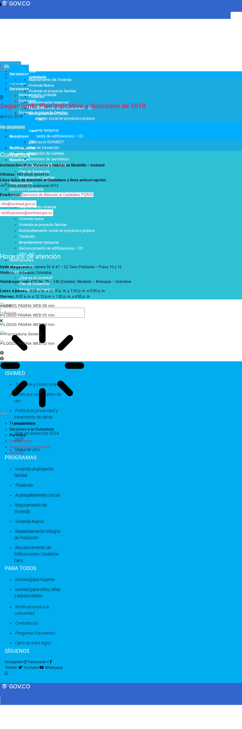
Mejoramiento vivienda (37, 207)
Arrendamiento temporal (39, 130)
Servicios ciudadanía (26, 189)
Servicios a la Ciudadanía (31, 429)
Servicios (17, 89)
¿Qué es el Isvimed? (36, 278)
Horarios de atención (30, 256)
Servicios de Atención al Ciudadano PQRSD (58, 194)
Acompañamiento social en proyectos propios (57, 118)
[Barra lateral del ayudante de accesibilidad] (236, 17)
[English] (2, 21)
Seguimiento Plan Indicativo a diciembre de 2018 (73, 106)
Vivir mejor (27, 100)
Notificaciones (22, 148)
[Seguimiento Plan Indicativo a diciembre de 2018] (1, 97)
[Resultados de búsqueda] (42, 366)
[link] (16, 688)
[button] (121, 353)
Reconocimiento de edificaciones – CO (51, 136)
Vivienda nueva (31, 219)
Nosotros (17, 160)
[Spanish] (7, 21)
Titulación (27, 236)
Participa (16, 453)
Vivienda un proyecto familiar (43, 224)
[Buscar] (4, 413)
